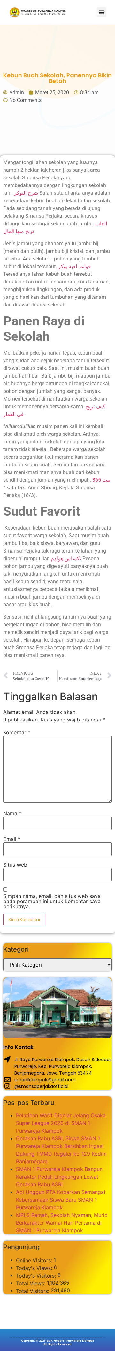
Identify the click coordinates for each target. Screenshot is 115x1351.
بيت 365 (101, 480)
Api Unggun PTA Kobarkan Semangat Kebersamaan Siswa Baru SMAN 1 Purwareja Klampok (61, 1200)
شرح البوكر (26, 193)
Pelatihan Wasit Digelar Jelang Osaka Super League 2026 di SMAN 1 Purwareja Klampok (61, 1123)
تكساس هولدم (66, 558)
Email (11, 839)
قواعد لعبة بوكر (74, 266)
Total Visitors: (33, 1291)
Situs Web (15, 864)
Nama (12, 813)
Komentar (16, 732)
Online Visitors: (35, 1260)
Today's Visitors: (36, 1275)
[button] (101, 12)
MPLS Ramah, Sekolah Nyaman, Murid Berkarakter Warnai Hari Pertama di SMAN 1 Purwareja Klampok (62, 1223)
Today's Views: (35, 1268)
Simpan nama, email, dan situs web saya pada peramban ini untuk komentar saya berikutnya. (52, 901)
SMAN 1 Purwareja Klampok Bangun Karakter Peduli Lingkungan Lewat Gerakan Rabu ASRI (59, 1177)
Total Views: (31, 1283)
